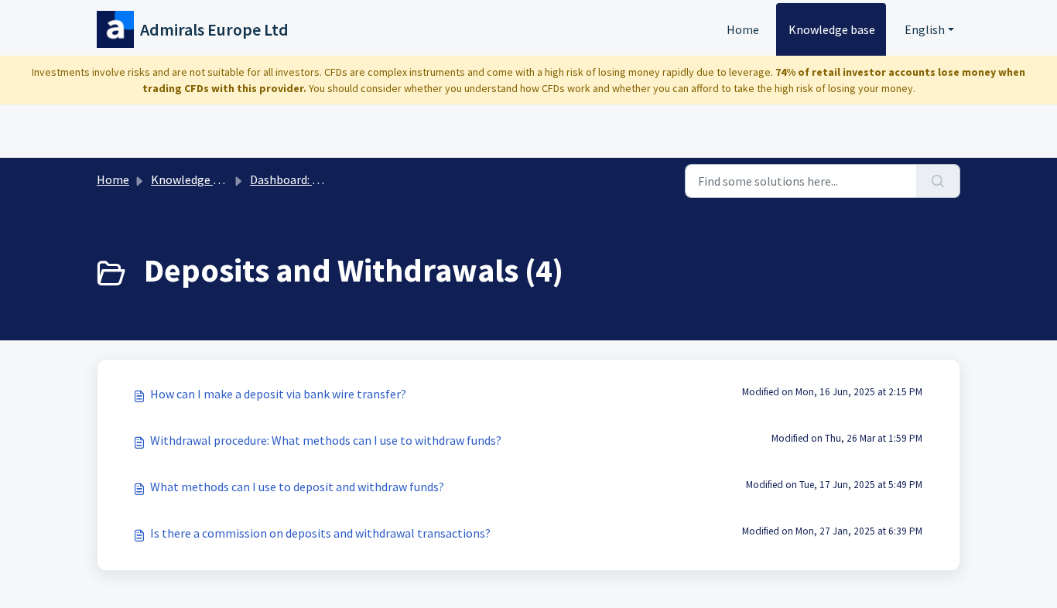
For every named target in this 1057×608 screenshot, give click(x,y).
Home (743, 29)
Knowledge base (831, 29)
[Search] (938, 181)
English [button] (925, 29)
